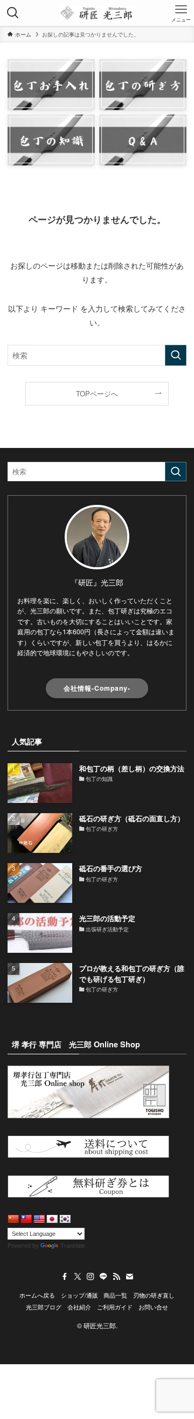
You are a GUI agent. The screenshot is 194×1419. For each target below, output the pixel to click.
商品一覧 (115, 1295)
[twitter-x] (77, 1277)
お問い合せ (153, 1307)
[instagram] (90, 1277)
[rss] (116, 1277)
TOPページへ (97, 393)
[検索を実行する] (175, 355)
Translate (72, 1245)
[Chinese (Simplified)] (13, 1219)
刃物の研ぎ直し (154, 1295)
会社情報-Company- (97, 688)
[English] (39, 1219)
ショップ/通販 (79, 1295)
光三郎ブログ (43, 1307)
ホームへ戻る (37, 1295)
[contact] (129, 1277)
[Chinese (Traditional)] (26, 1219)
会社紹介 (79, 1307)
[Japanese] (52, 1219)
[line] (103, 1277)
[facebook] (65, 1277)
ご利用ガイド (115, 1307)
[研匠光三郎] (97, 13)
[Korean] (65, 1219)
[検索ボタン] (13, 13)
